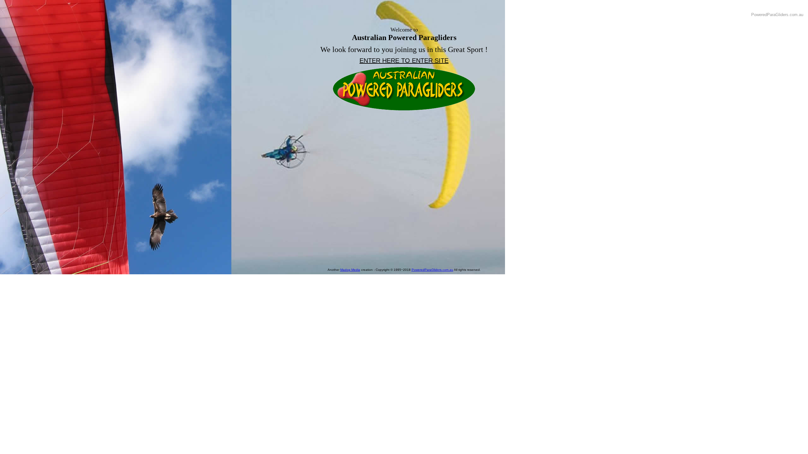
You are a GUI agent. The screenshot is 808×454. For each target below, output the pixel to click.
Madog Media (350, 269)
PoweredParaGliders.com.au (432, 269)
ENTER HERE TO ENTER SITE (404, 60)
